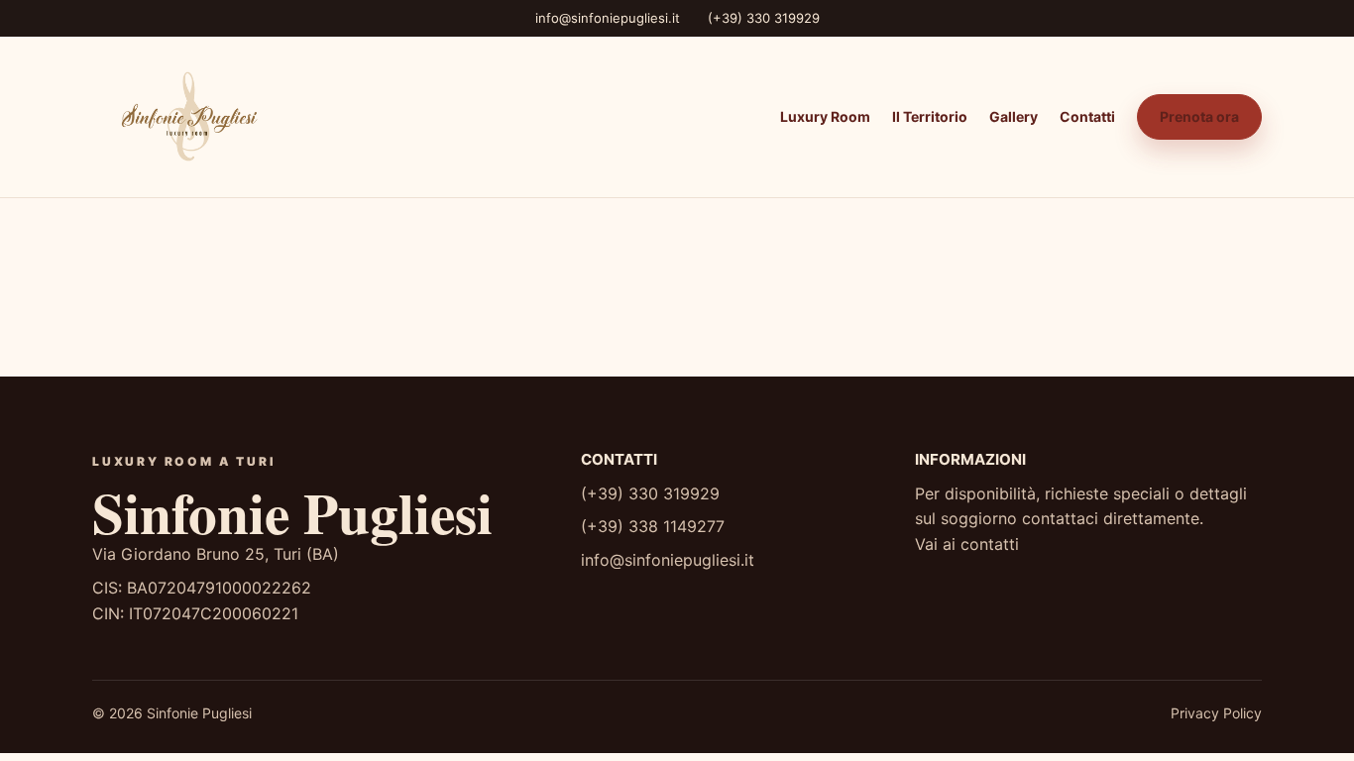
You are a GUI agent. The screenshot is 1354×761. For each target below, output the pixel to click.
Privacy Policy (1216, 713)
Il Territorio (929, 116)
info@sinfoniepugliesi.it (607, 18)
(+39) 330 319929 (764, 18)
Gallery (1013, 116)
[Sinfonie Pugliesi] (186, 117)
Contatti (1087, 116)
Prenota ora (1199, 116)
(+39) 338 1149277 (653, 526)
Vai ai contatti (967, 544)
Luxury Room (825, 116)
